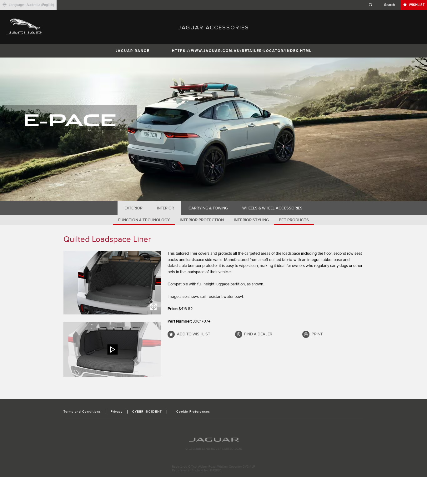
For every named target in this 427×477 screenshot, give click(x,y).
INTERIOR (165, 208)
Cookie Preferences (193, 412)
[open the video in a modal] (112, 349)
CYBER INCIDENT (147, 412)
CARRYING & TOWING (208, 208)
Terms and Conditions (82, 412)
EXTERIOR (133, 208)
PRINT (317, 334)
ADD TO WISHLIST (193, 334)
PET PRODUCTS (294, 220)
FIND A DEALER (258, 334)
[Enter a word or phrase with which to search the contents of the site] (383, 5)
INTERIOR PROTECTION (202, 220)
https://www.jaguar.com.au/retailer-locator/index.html (242, 51)
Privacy (117, 412)
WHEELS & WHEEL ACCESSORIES (272, 208)
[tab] (134, 208)
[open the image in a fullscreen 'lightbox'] (112, 282)
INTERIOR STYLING (251, 220)
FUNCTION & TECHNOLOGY (144, 220)
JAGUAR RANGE (132, 51)
